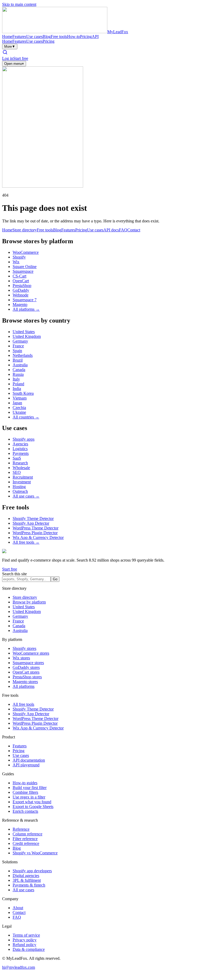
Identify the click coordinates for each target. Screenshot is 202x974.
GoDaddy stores (26, 667)
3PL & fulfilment (27, 880)
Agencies (20, 444)
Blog (47, 36)
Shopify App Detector (31, 523)
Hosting (19, 486)
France (18, 346)
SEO (17, 472)
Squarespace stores (28, 662)
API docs (111, 230)
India (17, 388)
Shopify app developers (32, 871)
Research (20, 463)
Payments (21, 453)
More (9, 46)
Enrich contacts (25, 811)
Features (19, 36)
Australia (20, 365)
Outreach (20, 491)
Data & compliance (29, 949)
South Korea (23, 393)
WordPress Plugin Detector (35, 532)
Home (7, 36)
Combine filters (25, 792)
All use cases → (26, 496)
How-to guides (25, 783)
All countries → (26, 417)
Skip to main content (19, 4)
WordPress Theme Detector (35, 528)
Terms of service (26, 935)
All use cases (23, 890)
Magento (20, 304)
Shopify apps (23, 439)
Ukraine (19, 412)
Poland (18, 384)
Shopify (19, 257)
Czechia (19, 407)
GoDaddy (21, 290)
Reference (21, 829)
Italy (16, 379)
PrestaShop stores (27, 677)
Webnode (20, 295)
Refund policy (24, 944)
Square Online (25, 266)
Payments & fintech (29, 885)
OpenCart (21, 281)
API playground (26, 765)
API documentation (29, 760)
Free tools (59, 36)
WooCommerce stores (31, 653)
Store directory (24, 230)
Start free (20, 58)
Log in (7, 58)
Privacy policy (25, 940)
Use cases (34, 36)
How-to (73, 36)
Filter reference (25, 838)
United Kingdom (27, 336)
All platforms (23, 686)
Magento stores (25, 681)
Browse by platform (29, 602)
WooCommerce (26, 252)
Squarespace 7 (25, 300)
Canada (19, 369)
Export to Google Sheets (33, 806)
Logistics (20, 448)
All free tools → (26, 542)
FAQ (123, 230)
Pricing (86, 36)
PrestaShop (22, 285)
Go (55, 579)
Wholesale (21, 467)
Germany (20, 341)
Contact (133, 230)
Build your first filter (30, 787)
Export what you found (32, 802)
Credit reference (26, 843)
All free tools (23, 704)
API (95, 36)
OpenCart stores (26, 672)
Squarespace (23, 271)
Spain (17, 350)
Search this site (14, 574)
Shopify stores (24, 648)
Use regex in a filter (29, 797)
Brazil (18, 360)
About (18, 907)
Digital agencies (26, 875)
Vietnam (20, 398)
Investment (22, 482)
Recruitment (23, 477)
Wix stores (21, 658)
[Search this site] (5, 53)
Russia (18, 374)
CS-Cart (19, 276)
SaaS (17, 458)
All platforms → (26, 309)
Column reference (27, 834)
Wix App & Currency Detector (38, 537)
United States (24, 331)
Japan (17, 403)
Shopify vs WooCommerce (35, 853)
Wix (16, 262)
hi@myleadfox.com (18, 967)
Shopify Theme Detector (33, 518)
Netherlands (23, 355)
